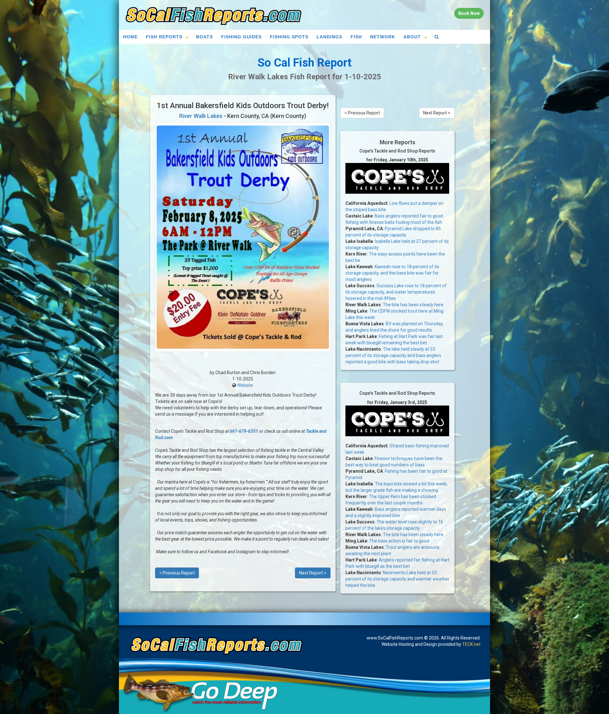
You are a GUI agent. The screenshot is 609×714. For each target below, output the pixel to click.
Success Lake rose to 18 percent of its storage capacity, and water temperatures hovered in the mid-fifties (396, 292)
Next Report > (312, 572)
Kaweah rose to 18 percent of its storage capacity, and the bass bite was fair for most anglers (392, 273)
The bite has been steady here (413, 304)
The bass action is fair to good (399, 540)
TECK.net (471, 644)
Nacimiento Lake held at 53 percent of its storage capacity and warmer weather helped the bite (397, 579)
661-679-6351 (244, 431)
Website (245, 385)
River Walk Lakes (200, 116)
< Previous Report (177, 572)
